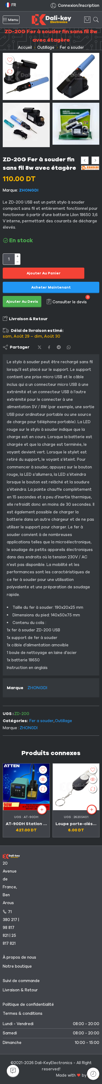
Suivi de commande (21, 980)
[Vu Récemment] (93, 1074)
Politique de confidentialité (28, 1004)
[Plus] (17, 256)
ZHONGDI (28, 190)
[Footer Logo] (11, 856)
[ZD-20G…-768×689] (76, 124)
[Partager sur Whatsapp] (68, 347)
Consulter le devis (69, 302)
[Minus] (17, 262)
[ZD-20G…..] (26, 125)
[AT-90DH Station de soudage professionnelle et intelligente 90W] (26, 787)
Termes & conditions (22, 1013)
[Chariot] (87, 19)
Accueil (25, 47)
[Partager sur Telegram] (59, 347)
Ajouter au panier (44, 273)
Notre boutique (17, 966)
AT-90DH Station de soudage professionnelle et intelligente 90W (26, 823)
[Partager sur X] (40, 347)
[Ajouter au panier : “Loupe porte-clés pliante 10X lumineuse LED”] (92, 809)
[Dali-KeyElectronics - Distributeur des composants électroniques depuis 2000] (51, 19)
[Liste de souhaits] (9, 60)
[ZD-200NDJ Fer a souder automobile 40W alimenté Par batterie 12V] (95, 160)
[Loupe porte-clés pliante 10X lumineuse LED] (76, 787)
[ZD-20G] (26, 76)
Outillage (45, 47)
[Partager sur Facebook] (49, 347)
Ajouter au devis (22, 301)
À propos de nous (19, 957)
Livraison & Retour (28, 319)
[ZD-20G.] (76, 76)
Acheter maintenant (51, 287)
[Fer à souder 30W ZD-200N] (85, 160)
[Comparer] (9, 71)
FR (13, 5)
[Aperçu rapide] (43, 779)
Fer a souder (72, 47)
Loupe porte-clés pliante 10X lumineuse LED (76, 823)
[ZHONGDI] (90, 167)
